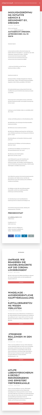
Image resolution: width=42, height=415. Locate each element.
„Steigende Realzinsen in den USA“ (20, 337)
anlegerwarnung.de (7, 3)
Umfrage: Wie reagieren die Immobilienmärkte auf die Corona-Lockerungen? (20, 265)
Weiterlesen (21, 282)
